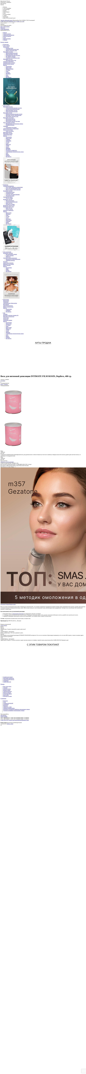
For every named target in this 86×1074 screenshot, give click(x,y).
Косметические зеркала (8, 64)
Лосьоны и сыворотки (8, 210)
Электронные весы (7, 134)
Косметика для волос (8, 253)
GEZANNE (8, 140)
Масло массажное (10, 200)
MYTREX (8, 73)
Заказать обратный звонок (7, 20)
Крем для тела (9, 203)
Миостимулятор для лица (12, 54)
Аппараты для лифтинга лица (13, 57)
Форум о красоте (7, 36)
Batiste (7, 222)
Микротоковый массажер (12, 53)
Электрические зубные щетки (10, 303)
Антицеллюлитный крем (11, 201)
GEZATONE (9, 66)
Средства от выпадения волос (10, 258)
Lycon (7, 143)
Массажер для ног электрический (13, 115)
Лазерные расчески (10, 260)
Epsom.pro (8, 218)
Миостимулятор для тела (11, 110)
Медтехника (6, 299)
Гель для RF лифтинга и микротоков (14, 187)
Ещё (4, 312)
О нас (4, 37)
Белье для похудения (8, 129)
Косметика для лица (7, 190)
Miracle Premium (9, 68)
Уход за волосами (7, 251)
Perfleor (7, 270)
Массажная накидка (10, 118)
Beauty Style (8, 67)
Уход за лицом (6, 45)
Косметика (5, 184)
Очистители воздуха (8, 305)
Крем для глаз (9, 207)
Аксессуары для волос (8, 262)
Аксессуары (6, 317)
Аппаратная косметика (8, 186)
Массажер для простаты (8, 316)
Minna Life (8, 144)
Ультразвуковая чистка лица (12, 49)
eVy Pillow (8, 325)
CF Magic (8, 70)
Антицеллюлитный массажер (12, 109)
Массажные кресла (7, 132)
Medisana (8, 148)
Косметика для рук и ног (9, 205)
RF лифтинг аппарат (10, 56)
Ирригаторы (6, 300)
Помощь (5, 39)
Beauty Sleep (9, 220)
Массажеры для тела (8, 106)
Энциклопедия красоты (8, 35)
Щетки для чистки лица (11, 50)
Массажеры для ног (7, 112)
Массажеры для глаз (7, 59)
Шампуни (8, 256)
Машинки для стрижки (8, 264)
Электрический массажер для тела (14, 108)
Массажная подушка (10, 120)
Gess (7, 74)
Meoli (7, 269)
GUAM (7, 142)
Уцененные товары (7, 320)
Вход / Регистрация (5, 26)
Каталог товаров (4, 42)
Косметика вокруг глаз (8, 206)
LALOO (8, 72)
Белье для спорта (10, 131)
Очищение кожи (9, 193)
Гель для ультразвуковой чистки (13, 188)
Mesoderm (8, 214)
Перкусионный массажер (12, 111)
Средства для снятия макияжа (13, 194)
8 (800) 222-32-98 (20, 21)
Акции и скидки (7, 33)
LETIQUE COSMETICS (11, 150)
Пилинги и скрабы (10, 204)
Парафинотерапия (10, 125)
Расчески (5, 261)
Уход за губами (9, 198)
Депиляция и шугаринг (11, 127)
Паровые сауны (9, 48)
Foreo (7, 71)
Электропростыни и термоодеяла (10, 128)
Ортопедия (5, 319)
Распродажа (6, 44)
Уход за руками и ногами (9, 122)
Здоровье (5, 314)
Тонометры (5, 302)
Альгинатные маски (7, 197)
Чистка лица (6, 46)
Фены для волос (7, 265)
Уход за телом (6, 105)
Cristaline (8, 139)
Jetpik (7, 326)
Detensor (8, 155)
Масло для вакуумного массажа (13, 189)
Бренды (5, 32)
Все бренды (8, 77)
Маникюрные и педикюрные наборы (14, 123)
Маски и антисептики (8, 306)
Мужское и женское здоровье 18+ (11, 315)
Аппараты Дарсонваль (8, 61)
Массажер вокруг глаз (11, 60)
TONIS (7, 145)
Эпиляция (5, 126)
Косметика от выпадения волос (13, 259)
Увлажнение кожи (10, 195)
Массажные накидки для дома (13, 121)
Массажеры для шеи (7, 133)
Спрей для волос (10, 255)
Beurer (7, 76)
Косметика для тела (7, 199)
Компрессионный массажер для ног (14, 114)
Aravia (7, 146)
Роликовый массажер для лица (13, 55)
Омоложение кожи (10, 192)
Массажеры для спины (8, 117)
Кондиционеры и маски (11, 254)
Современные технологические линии (15, 151)
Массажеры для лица (8, 51)
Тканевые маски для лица (9, 62)
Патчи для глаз (9, 209)
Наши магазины (7, 38)
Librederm (8, 221)
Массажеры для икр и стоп (12, 116)
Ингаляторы (6, 304)
